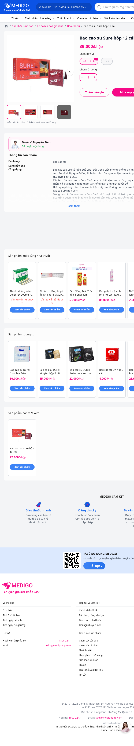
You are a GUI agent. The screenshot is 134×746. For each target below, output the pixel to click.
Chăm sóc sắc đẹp (88, 640)
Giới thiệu (8, 610)
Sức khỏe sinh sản (22, 26)
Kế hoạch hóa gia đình (50, 26)
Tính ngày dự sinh (12, 620)
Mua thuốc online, (85, 726)
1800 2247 (65, 640)
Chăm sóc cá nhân (88, 645)
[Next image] (69, 72)
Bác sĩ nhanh (115, 730)
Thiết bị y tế (85, 650)
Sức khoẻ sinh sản (88, 660)
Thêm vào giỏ (94, 92)
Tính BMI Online (11, 615)
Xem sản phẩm (22, 309)
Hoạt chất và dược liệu (91, 669)
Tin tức (82, 674)
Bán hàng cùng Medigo (91, 615)
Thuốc (82, 664)
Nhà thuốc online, (104, 726)
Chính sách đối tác (88, 610)
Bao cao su (73, 26)
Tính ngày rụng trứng (14, 625)
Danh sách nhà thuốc (90, 620)
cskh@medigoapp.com (58, 645)
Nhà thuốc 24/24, (65, 726)
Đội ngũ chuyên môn (90, 625)
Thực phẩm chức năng (91, 655)
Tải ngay (96, 566)
